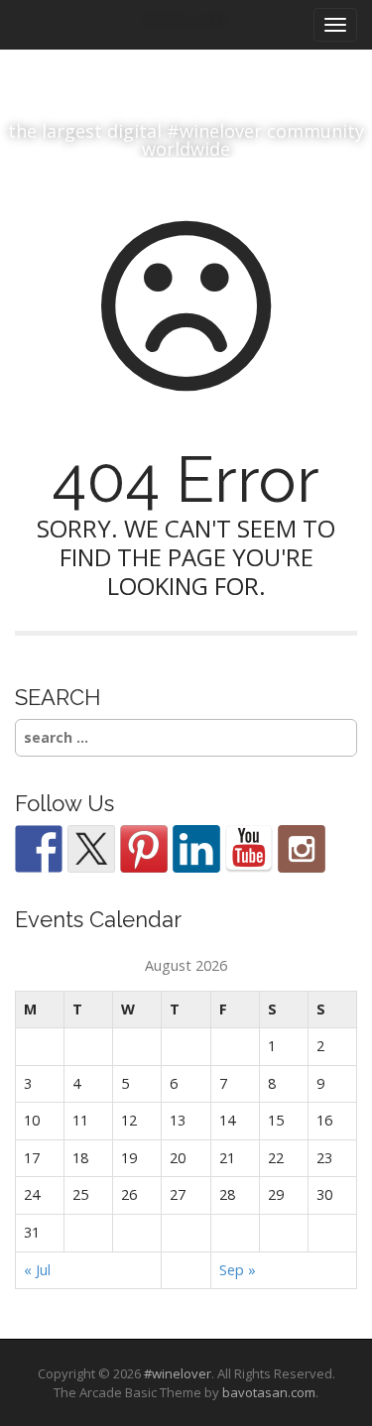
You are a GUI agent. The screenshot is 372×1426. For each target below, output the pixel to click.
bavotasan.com (268, 1392)
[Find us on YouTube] (249, 849)
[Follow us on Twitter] (91, 849)
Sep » (237, 1269)
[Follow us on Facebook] (38, 849)
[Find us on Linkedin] (196, 849)
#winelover (177, 1373)
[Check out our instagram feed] (301, 849)
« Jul (37, 1269)
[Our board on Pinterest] (144, 849)
